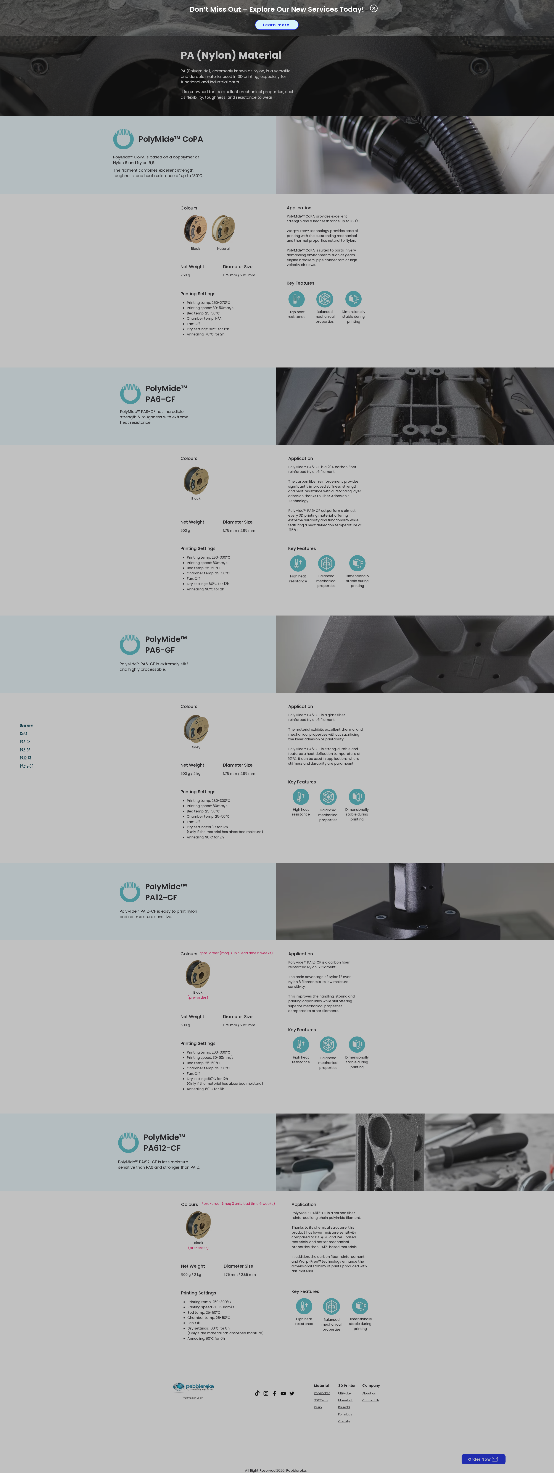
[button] (374, 8)
